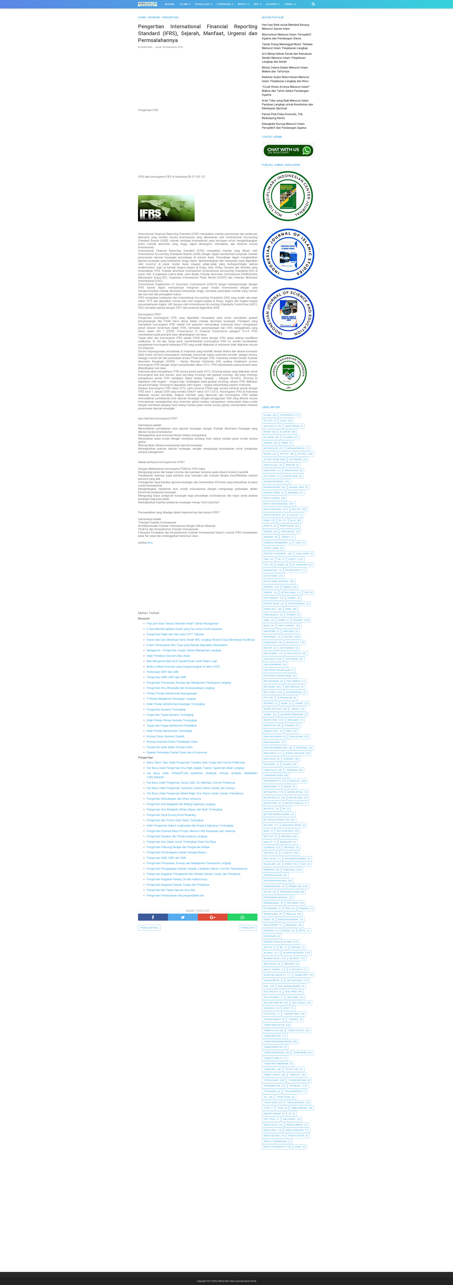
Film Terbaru (270, 598)
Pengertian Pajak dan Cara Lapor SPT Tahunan (175, 634)
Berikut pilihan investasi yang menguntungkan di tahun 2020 (183, 666)
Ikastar (267, 648)
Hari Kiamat (270, 637)
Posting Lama (248, 927)
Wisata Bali (269, 1130)
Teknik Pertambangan (275, 1063)
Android (268, 443)
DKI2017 (292, 559)
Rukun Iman (269, 936)
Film (306, 592)
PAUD (303, 864)
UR (289, 1113)
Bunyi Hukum (287, 526)
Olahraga (269, 847)
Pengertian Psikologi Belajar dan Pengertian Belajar (178, 847)
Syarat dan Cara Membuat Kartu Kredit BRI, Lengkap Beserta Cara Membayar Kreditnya (201, 639)
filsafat (291, 598)
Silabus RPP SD (271, 980)
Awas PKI (290, 465)
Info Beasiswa (271, 681)
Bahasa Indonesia (273, 481)
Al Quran (268, 437)
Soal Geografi (271, 997)
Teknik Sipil (269, 1069)
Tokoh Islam (270, 1102)
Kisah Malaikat (271, 742)
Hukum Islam (270, 642)
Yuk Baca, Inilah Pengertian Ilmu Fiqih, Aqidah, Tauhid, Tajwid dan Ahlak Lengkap (195, 768)
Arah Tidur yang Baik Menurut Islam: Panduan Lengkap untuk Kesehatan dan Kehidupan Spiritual (287, 104)
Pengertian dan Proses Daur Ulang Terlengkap (175, 820)
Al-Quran (288, 437)
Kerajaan (292, 720)
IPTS (265, 698)
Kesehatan (269, 725)
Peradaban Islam (289, 892)
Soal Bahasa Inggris (289, 986)
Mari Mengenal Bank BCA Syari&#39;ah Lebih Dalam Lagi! (182, 661)
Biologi (296, 509)
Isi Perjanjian (284, 698)
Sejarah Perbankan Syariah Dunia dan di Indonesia (177, 752)
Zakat (298, 1147)
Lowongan (291, 770)
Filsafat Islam (271, 603)
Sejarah (268, 953)
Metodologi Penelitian (276, 820)
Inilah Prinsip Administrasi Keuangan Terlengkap (176, 704)
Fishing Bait (270, 609)
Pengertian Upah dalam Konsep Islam (170, 747)
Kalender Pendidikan (291, 714)
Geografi (298, 620)
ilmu (150, 542)
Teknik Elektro (295, 1030)
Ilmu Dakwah (287, 648)
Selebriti (294, 958)
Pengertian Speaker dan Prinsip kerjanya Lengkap (177, 836)
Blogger (271, 4)
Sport (286, 1008)
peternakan (270, 908)
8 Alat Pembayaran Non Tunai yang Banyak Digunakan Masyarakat (187, 645)
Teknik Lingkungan (273, 1052)
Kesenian (289, 725)
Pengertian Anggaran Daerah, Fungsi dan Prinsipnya (178, 884)
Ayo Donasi (269, 476)
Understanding (272, 1113)
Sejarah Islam (271, 958)
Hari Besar (269, 631)
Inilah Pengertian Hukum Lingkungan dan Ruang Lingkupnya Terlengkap (190, 825)
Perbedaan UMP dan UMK (163, 672)
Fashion (267, 592)
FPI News (291, 615)
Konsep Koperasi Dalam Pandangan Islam (172, 741)
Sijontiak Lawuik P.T (274, 975)
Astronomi (295, 459)
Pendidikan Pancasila (275, 881)
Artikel (302, 454)
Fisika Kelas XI (271, 615)
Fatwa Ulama (288, 592)
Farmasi (287, 587)
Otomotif (287, 853)
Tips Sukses (269, 1091)
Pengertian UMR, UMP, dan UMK (166, 677)
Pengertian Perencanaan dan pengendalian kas (175, 895)
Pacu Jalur (269, 858)
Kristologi (269, 759)
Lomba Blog (270, 770)
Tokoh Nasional (295, 1102)
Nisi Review (286, 842)
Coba (298, 542)
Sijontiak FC (296, 969)
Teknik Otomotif (273, 1058)
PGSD (287, 908)
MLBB (266, 831)
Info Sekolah (292, 687)
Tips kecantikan (297, 1080)
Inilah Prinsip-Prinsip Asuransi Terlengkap (172, 720)
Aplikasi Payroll (296, 448)
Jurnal (288, 4)
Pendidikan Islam (272, 875)
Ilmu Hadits (269, 659)
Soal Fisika (291, 991)
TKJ (265, 1097)
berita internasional (275, 504)
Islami (184, 4)
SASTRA (267, 947)
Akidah (267, 432)
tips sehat (295, 1086)
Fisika (288, 609)
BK (280, 520)
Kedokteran (270, 720)
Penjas (267, 892)
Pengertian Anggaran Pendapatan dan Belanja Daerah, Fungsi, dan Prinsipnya (193, 874)
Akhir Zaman (292, 426)
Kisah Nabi (301, 748)
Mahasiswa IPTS (272, 781)
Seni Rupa (289, 964)
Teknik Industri (272, 1036)
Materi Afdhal (295, 792)
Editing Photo (293, 570)
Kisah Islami (296, 736)
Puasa (266, 919)
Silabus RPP (301, 975)
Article (284, 454)
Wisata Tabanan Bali (275, 1141)
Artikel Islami (271, 459)
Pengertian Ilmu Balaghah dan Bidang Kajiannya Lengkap (181, 804)
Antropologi (270, 448)
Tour (266, 1108)
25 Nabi (267, 415)
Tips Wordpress (293, 1091)
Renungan (291, 925)
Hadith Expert (286, 625)
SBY (281, 947)
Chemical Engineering (275, 542)
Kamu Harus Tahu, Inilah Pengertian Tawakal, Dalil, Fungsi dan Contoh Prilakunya (196, 762)
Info (256, 4)
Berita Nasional (272, 509)
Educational (270, 576)
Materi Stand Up (294, 803)
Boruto (268, 526)
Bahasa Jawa (296, 487)
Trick (280, 1108)
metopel (268, 825)
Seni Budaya (269, 964)
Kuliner (287, 764)
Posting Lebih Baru (149, 927)
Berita (242, 4)
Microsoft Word (291, 825)
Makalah (295, 781)
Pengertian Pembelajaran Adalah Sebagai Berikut (177, 852)
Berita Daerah (271, 498)
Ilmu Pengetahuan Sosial (277, 675)
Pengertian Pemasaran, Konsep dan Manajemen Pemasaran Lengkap (189, 682)
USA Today (269, 1119)
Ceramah (268, 537)
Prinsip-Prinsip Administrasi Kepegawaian (172, 693)
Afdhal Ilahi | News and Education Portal (237, 1281)
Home (170, 4)
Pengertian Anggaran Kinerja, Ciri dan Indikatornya (177, 879)
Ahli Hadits (269, 426)
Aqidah (267, 454)
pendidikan (289, 870)
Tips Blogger (270, 1080)
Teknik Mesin (300, 1052)
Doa (265, 565)
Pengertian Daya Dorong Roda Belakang (171, 815)
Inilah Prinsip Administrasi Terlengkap (169, 731)
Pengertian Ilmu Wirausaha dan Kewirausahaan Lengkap (181, 688)
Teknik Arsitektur (273, 1025)
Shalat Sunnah (271, 969)
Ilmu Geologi (294, 653)
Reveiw (286, 930)
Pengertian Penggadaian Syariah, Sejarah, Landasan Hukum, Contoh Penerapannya (197, 868)
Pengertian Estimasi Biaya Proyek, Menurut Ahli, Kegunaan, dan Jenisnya (191, 831)
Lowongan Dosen (273, 775)
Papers (288, 864)
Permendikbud (271, 903)
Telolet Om (291, 1069)
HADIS (266, 625)
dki (279, 559)
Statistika (269, 1014)
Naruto (267, 842)
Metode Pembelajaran (276, 814)
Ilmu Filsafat (270, 653)
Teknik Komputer (273, 1047)
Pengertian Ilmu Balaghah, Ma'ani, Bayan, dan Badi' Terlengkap (184, 809)
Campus (267, 531)
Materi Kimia (296, 798)
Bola (293, 520)
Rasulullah (202, 4)
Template (294, 1075)
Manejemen (269, 786)
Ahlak (283, 420)
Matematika (270, 792)
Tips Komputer (271, 1086)
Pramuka (304, 908)
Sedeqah (295, 947)
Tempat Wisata (271, 1075)
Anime (285, 443)
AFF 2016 (268, 420)
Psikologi (291, 914)
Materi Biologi (271, 798)
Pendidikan (224, 4)
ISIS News (268, 703)
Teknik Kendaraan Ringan (277, 1041)
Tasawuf (293, 1019)
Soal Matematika (273, 1003)
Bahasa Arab (290, 476)
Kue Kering (269, 764)
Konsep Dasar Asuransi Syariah (165, 736)
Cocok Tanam (271, 548)
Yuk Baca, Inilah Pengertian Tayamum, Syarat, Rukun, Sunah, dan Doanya (191, 788)
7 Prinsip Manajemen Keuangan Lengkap (171, 698)
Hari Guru (288, 631)
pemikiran (268, 870)
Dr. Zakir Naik (299, 565)
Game (266, 620)
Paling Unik (269, 864)
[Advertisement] (197, 77)
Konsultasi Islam (294, 753)
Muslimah (286, 836)
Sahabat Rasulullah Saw (277, 942)
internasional (294, 692)
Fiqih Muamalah (296, 603)
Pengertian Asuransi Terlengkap (166, 709)
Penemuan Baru (272, 886)
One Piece (268, 853)
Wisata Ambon (294, 1125)
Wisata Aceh (270, 1125)
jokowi (295, 709)
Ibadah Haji (292, 642)
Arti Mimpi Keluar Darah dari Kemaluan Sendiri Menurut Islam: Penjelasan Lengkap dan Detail (287, 57)
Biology (294, 515)
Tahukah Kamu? (272, 1019)
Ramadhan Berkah (288, 919)
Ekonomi (268, 587)
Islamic (299, 703)
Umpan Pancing (299, 1108)
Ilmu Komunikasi (272, 664)
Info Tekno (269, 692)
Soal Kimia (292, 997)
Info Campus (293, 681)
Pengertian (294, 886)
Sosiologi (268, 1008)
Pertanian (293, 903)
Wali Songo (289, 1119)
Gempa (281, 620)
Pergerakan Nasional (275, 897)
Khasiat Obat (271, 731)
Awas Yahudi (292, 470)
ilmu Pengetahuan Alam (276, 670)
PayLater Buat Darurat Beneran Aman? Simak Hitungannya (182, 623)
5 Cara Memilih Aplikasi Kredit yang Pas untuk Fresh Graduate (184, 629)
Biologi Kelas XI (272, 515)
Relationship (270, 925)
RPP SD (302, 930)
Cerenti (285, 537)
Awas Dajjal (270, 465)
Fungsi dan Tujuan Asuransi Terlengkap (170, 714)
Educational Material (276, 581)
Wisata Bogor (296, 1136)
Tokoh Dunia (283, 1097)
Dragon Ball (270, 570)
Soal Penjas (298, 1003)
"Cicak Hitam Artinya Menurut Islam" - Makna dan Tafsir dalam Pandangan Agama (286, 90)
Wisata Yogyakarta (274, 1147)
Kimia (289, 731)
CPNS (266, 559)
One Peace (289, 847)
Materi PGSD (270, 803)
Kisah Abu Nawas (272, 736)
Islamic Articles (272, 709)
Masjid (287, 786)
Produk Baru (270, 914)
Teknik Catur (270, 1030)
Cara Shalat (288, 531)
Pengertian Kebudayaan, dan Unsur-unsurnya (174, 798)
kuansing (288, 759)
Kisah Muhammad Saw (275, 748)
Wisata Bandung (294, 1130)
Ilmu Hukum (291, 659)
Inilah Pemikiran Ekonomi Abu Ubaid (168, 656)
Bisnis (266, 520)
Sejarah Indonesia (293, 953)
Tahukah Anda (291, 1014)
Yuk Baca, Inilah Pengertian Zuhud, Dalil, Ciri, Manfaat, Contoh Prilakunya (191, 782)
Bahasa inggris (271, 487)
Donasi (280, 565)
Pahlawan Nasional (295, 858)
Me (283, 808)
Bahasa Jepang (271, 493)
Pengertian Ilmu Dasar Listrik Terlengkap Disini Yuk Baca (181, 841)
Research (268, 930)
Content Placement (275, 553)
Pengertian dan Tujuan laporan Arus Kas (171, 890)
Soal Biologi (270, 991)
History (288, 637)
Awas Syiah (269, 470)
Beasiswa (293, 493)
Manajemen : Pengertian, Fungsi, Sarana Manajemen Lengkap (184, 650)
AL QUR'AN (285, 432)
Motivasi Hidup (285, 831)
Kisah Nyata (270, 753)
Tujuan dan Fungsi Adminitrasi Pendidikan (172, 725)
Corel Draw (302, 553)
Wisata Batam (271, 1136)
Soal (266, 986)
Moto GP (268, 836)
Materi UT (269, 808)
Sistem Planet (295, 980)
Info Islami (269, 687)
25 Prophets (287, 415)
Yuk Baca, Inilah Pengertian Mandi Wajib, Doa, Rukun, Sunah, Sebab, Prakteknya (195, 793)
